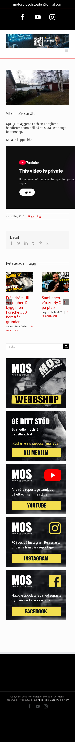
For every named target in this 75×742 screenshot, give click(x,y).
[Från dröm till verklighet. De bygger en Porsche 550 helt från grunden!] (19, 282)
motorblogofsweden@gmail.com (37, 4)
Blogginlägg (34, 216)
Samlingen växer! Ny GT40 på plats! (55, 302)
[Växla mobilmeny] (67, 50)
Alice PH (42, 699)
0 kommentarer (19, 328)
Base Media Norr (59, 699)
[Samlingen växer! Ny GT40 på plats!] (55, 282)
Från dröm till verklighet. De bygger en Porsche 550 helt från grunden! (17, 309)
